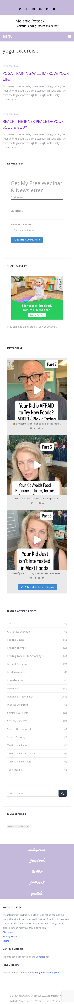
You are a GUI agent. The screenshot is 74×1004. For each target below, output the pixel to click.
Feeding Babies (15, 639)
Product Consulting (17, 704)
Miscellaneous (15, 680)
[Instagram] (63, 416)
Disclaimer (8, 932)
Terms (6, 940)
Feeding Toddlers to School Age (25, 656)
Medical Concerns (17, 664)
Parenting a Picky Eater (20, 696)
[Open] (37, 390)
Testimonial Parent (17, 745)
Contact (40, 956)
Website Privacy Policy (21, 1001)
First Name (17, 197)
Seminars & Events (17, 712)
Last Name (17, 210)
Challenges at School (18, 631)
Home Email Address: (23, 224)
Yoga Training (10, 66)
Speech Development (19, 729)
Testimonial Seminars (19, 761)
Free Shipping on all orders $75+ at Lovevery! (32, 326)
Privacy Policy (10, 936)
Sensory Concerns (17, 721)
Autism (11, 623)
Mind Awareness (16, 672)
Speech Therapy (16, 737)
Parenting (12, 688)
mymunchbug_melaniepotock (36, 364)
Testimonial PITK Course (21, 753)
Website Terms (42, 1001)
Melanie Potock (30, 21)
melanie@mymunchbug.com (45, 972)
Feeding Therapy (16, 647)
